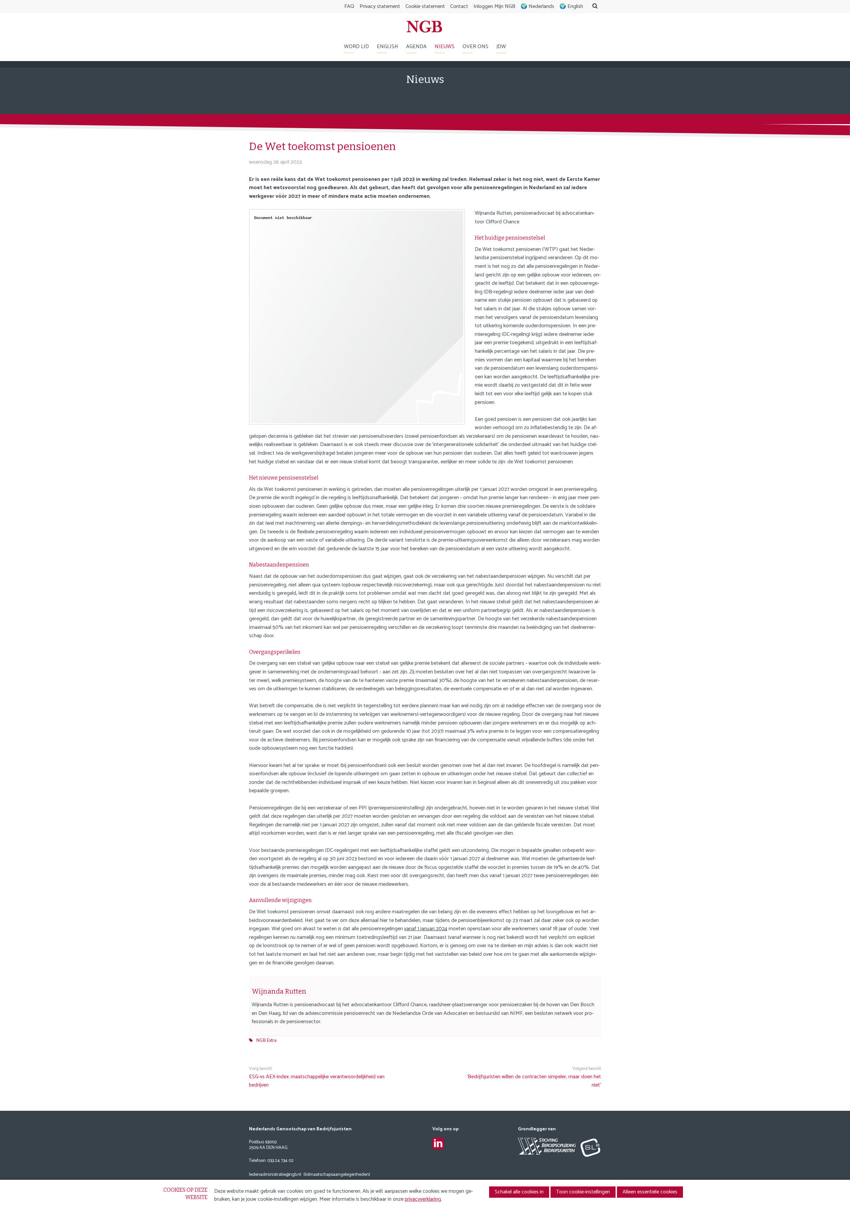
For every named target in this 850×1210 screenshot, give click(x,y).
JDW (501, 46)
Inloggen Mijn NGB (494, 6)
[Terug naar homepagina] (424, 28)
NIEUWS (445, 46)
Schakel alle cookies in (519, 1191)
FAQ (349, 6)
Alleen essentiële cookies (650, 1191)
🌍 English (571, 6)
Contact (459, 6)
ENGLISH (387, 46)
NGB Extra (266, 1040)
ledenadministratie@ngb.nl (275, 1175)
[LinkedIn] (438, 1143)
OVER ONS (475, 46)
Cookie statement (425, 6)
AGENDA (416, 46)
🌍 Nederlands (537, 6)
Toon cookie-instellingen (583, 1191)
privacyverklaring (423, 1199)
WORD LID (356, 46)
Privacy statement (380, 6)
